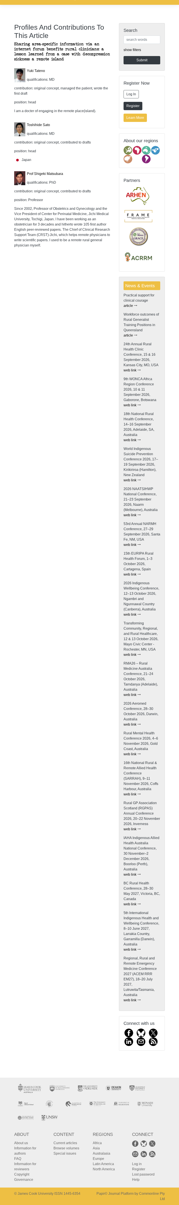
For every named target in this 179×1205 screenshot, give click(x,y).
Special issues (64, 1153)
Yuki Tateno (36, 71)
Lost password (143, 1174)
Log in (137, 1164)
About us (21, 1143)
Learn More (135, 118)
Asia (96, 1148)
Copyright (21, 1174)
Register (132, 106)
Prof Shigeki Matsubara (45, 174)
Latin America (103, 1164)
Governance (23, 1179)
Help (135, 1179)
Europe (98, 1159)
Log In (131, 94)
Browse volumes (66, 1148)
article (129, 306)
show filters (132, 50)
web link (130, 370)
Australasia (101, 1153)
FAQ (17, 1159)
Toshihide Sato (38, 125)
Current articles (65, 1143)
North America (104, 1169)
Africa (97, 1143)
